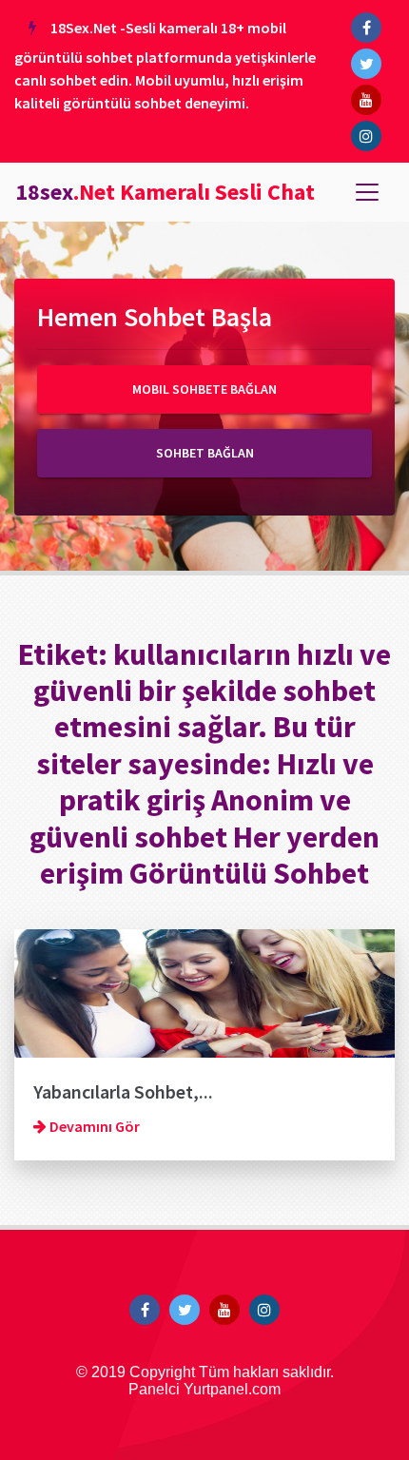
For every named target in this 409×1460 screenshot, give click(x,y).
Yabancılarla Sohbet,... (123, 1091)
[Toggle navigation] (367, 192)
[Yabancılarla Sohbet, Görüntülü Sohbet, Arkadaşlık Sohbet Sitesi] (204, 992)
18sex (165, 191)
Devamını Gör (93, 1126)
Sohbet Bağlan (205, 452)
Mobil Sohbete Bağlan (204, 389)
